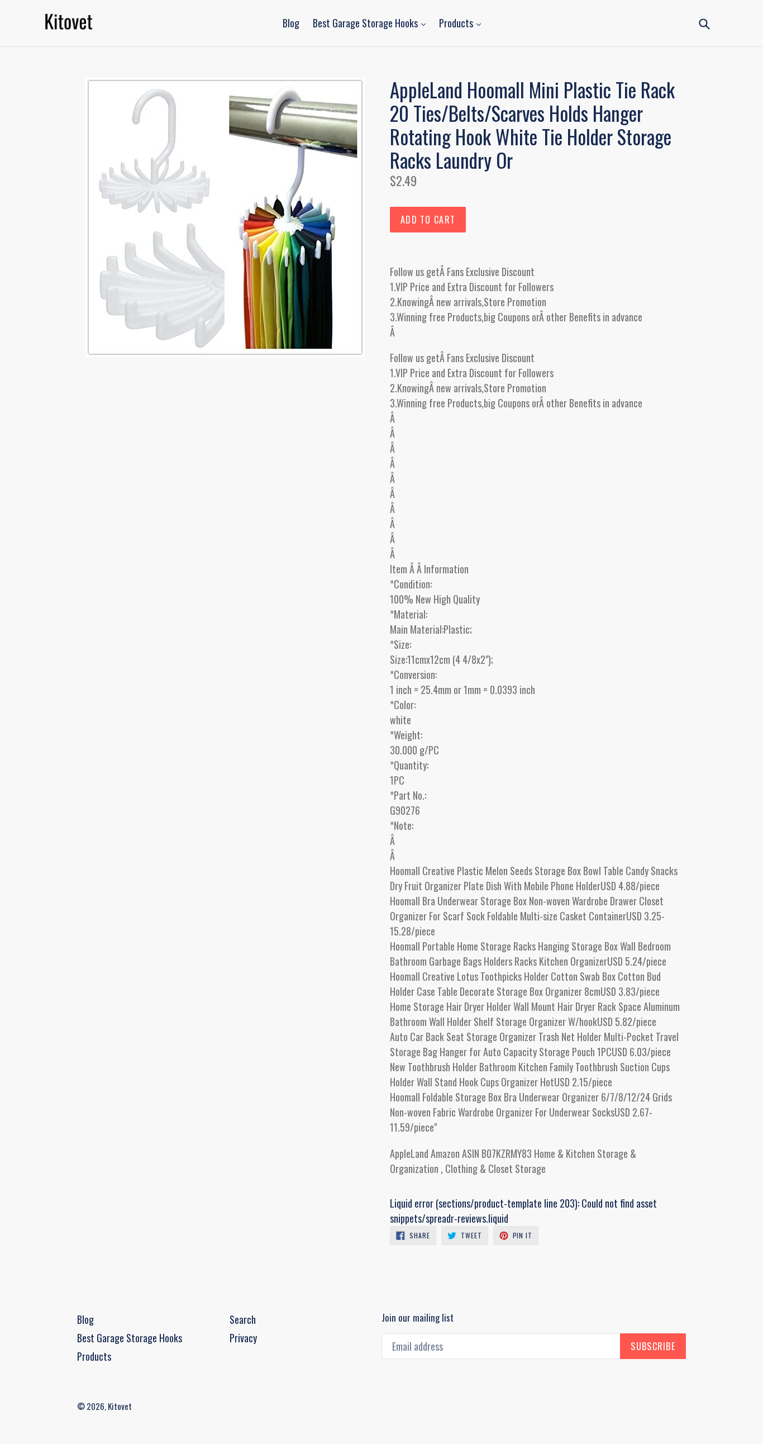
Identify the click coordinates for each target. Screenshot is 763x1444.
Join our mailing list (418, 1317)
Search (243, 1319)
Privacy (243, 1338)
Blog (291, 23)
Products (457, 23)
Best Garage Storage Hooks (366, 23)
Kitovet (120, 1406)
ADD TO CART (427, 219)
